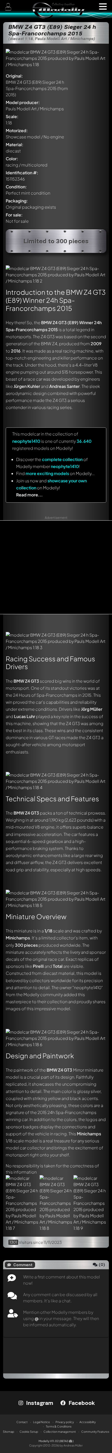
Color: (12, 158)
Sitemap (8, 1431)
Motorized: (17, 130)
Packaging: (17, 200)
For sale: (14, 214)
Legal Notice (41, 1422)
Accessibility (87, 1422)
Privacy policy (64, 1422)
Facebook (81, 1402)
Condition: (16, 186)
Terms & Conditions (58, 1426)
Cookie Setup (29, 1431)
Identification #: (22, 172)
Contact (22, 1422)
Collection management (59, 1431)
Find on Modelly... (55, 473)
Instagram (38, 1402)
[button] (103, 6)
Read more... (29, 494)
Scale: (12, 116)
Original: (14, 76)
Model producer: (23, 102)
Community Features (95, 1431)
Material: (14, 144)
